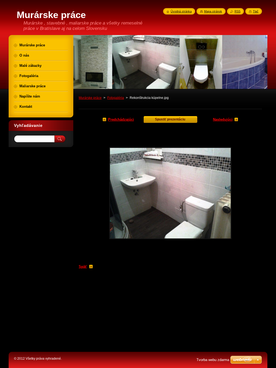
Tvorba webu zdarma (212, 360)
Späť (83, 267)
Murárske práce (90, 97)
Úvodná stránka (181, 11)
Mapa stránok (213, 11)
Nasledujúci (223, 119)
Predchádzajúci (121, 119)
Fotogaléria (115, 97)
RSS (237, 11)
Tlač (255, 11)
